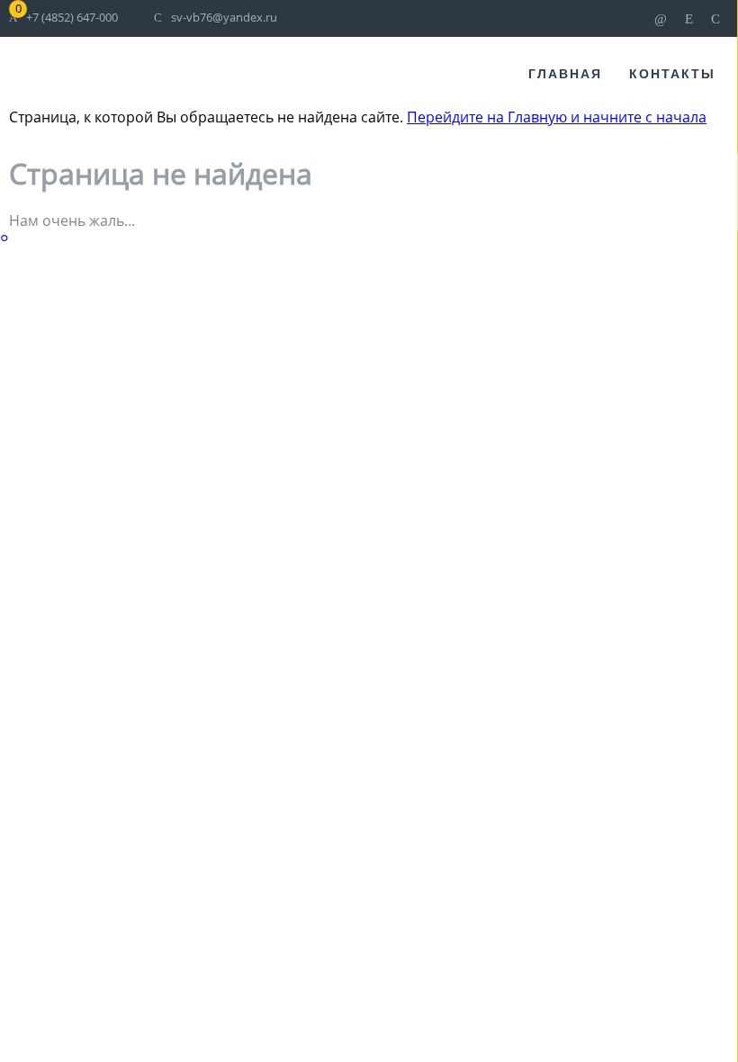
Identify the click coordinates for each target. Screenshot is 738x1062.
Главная (565, 74)
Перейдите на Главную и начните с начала (556, 117)
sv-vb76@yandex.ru (224, 17)
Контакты (672, 74)
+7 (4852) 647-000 (72, 17)
